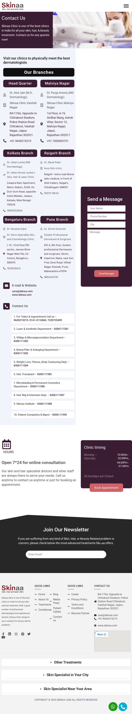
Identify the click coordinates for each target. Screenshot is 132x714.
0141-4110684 (37, 320)
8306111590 (59, 414)
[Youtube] (3, 637)
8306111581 (61, 328)
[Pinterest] (22, 634)
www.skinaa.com (22, 294)
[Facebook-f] (3, 634)
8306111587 (57, 395)
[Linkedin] (9, 634)
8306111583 (21, 353)
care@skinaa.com (22, 291)
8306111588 (44, 403)
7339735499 (54, 320)
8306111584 (21, 365)
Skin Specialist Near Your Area (68, 689)
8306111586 (37, 386)
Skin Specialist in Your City (68, 675)
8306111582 (21, 341)
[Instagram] (16, 634)
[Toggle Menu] (126, 5)
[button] (66, 662)
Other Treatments (67, 662)
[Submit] (101, 542)
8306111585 (44, 374)
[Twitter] (29, 634)
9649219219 (21, 320)
